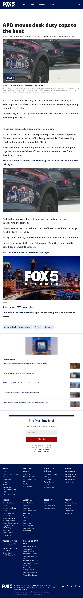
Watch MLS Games (30, 575)
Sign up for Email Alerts (29, 517)
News (37, 327)
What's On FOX (8, 533)
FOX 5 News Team (30, 511)
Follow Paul (48, 479)
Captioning (27, 531)
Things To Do (49, 487)
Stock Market (69, 511)
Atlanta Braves (70, 472)
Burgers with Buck (50, 474)
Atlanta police (10, 104)
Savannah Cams (29, 477)
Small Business (70, 513)
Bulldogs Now (7, 516)
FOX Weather (28, 486)
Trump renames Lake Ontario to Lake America (18, 373)
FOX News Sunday (9, 494)
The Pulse (6, 505)
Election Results (49, 508)
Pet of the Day (49, 482)
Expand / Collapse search (79, 4)
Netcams (26, 474)
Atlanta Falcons (70, 474)
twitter (71, 586)
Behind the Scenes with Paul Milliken (9, 519)
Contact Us (27, 513)
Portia (5, 511)
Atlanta (48, 327)
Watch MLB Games (30, 554)
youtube (63, 586)
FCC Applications (29, 528)
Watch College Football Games (28, 550)
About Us (27, 499)
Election (48, 499)
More (52, 5)
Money (68, 499)
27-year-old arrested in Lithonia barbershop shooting (21, 392)
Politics (5, 482)
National (6, 477)
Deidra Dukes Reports (10, 523)
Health (5, 484)
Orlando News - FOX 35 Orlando (10, 549)
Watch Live (6, 530)
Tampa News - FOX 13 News (9, 545)
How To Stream (28, 503)
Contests (26, 508)
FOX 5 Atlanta (18, 36)
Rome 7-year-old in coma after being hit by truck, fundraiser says (25, 364)
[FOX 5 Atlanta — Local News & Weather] (10, 4)
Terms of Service (43, 451)
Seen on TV (27, 505)
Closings (26, 472)
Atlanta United (70, 479)
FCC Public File (28, 526)
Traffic (25, 484)
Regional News (10, 541)
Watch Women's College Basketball (29, 569)
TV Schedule (7, 535)
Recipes (46, 484)
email (79, 586)
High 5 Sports (69, 482)
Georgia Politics (49, 505)
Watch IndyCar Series (30, 561)
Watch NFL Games (30, 546)
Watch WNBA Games (30, 572)
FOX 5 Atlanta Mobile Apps (10, 491)
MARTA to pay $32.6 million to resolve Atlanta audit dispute (23, 383)
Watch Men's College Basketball (30, 564)
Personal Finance (71, 503)
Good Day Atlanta (49, 469)
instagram (75, 586)
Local (4, 472)
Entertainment (8, 487)
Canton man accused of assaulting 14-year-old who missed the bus (25, 402)
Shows (6, 499)
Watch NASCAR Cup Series (30, 557)
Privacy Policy (44, 449)
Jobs (24, 520)
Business (68, 508)
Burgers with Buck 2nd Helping (9, 526)
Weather (27, 468)
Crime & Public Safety (10, 474)
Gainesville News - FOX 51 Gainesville (9, 554)
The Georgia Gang (9, 513)
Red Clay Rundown (9, 508)
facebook (67, 586)
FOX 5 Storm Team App (30, 480)
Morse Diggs (8, 36)
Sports (68, 468)
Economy (68, 505)
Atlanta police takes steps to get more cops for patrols (24, 85)
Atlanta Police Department (33, 36)
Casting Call (48, 477)
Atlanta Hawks (70, 477)
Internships (27, 523)
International (7, 479)
